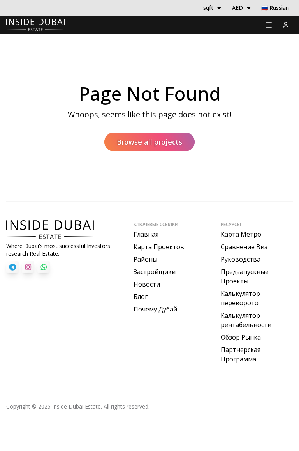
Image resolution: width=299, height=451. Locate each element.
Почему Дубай (155, 309)
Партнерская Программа (240, 354)
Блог (141, 296)
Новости (147, 284)
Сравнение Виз (244, 246)
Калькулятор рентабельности (246, 320)
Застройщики (155, 271)
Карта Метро (241, 234)
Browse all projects (149, 142)
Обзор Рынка (241, 337)
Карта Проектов (159, 246)
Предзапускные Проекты (245, 276)
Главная (146, 234)
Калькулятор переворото (240, 298)
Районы (145, 259)
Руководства (240, 259)
